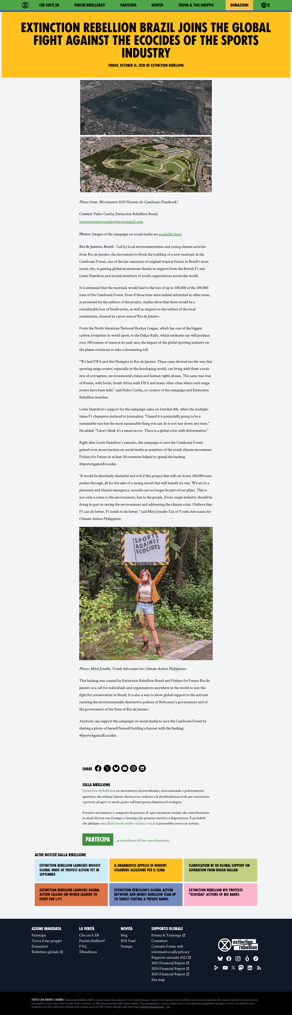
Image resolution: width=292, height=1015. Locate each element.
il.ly (168, 1006)
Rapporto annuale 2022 (169, 957)
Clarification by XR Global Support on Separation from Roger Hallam (219, 867)
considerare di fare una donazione (144, 841)
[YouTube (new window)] (225, 967)
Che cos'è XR (49, 5)
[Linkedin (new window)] (142, 768)
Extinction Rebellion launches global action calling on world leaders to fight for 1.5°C (70, 894)
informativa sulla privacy (170, 951)
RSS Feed (128, 940)
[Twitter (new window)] (107, 768)
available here (170, 235)
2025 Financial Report (168, 974)
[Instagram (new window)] (133, 768)
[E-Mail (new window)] (124, 768)
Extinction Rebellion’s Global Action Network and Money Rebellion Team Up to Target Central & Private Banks (145, 894)
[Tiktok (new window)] (256, 958)
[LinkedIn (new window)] (249, 967)
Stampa (126, 946)
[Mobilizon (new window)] (247, 958)
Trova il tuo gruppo (196, 5)
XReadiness (88, 951)
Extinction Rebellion (97, 791)
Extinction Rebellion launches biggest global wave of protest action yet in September (70, 869)
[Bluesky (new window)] (116, 768)
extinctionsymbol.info (152, 1006)
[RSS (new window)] (259, 967)
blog (124, 935)
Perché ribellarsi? (89, 5)
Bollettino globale (46, 951)
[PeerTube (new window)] (216, 968)
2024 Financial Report (168, 968)
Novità (157, 5)
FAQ (83, 946)
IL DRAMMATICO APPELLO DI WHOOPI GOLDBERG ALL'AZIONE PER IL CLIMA (140, 867)
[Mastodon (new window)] (241, 967)
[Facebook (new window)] (98, 768)
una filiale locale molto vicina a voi (126, 823)
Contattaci (159, 940)
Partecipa (128, 5)
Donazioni (239, 5)
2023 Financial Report (168, 962)
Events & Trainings (166, 935)
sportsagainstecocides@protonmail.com (111, 222)
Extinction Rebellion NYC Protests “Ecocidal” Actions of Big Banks (216, 892)
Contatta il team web (167, 946)
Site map (158, 979)
